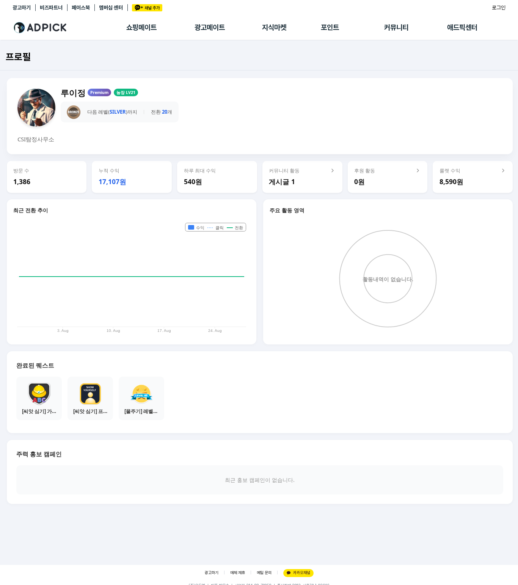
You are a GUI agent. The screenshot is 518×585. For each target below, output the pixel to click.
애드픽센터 (462, 27)
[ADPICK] (69, 27)
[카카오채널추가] (147, 7)
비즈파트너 (51, 8)
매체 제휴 (237, 572)
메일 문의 (264, 572)
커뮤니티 (396, 27)
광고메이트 (210, 27)
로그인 (498, 7)
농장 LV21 (125, 92)
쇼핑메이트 (141, 27)
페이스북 (81, 8)
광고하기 (22, 8)
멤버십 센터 (111, 8)
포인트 (330, 27)
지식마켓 (274, 27)
